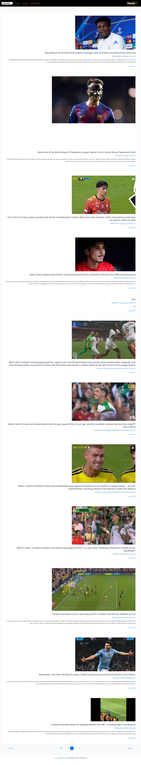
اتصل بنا (18, 3)
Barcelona (119, 155)
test (133, 299)
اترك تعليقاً (132, 56)
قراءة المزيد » (131, 66)
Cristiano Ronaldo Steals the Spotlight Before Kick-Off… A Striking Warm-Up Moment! (93, 724)
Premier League (109, 368)
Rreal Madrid (116, 56)
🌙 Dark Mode (7, 3)
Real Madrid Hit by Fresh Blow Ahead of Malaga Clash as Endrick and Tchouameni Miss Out (90, 52)
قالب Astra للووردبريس (60, 758)
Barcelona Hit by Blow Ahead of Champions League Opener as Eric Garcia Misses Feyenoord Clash (86, 152)
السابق (130, 748)
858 (61, 748)
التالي (10, 748)
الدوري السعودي (124, 223)
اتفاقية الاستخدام (34, 3)
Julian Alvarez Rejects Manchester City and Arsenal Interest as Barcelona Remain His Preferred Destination (82, 274)
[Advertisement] (70, 137)
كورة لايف (25, 3)
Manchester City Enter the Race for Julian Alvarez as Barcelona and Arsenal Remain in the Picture (87, 674)
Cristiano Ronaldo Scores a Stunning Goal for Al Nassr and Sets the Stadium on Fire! (93, 614)
